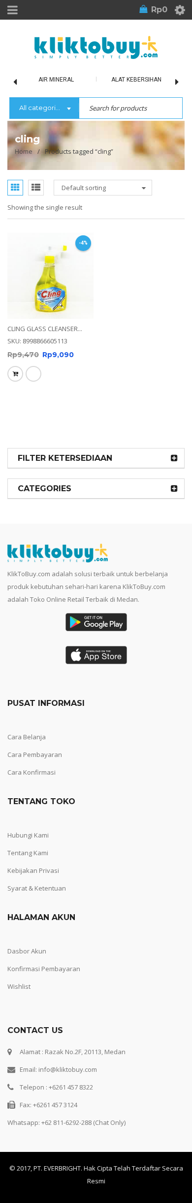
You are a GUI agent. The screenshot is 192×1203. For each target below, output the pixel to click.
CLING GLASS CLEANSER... (44, 328)
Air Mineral (56, 79)
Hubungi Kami (28, 835)
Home (23, 151)
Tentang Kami (27, 852)
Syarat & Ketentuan (36, 888)
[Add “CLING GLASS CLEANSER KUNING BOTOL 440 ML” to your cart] (15, 374)
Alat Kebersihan (136, 79)
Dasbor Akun (26, 951)
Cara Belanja (26, 736)
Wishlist (19, 986)
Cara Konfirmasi (31, 772)
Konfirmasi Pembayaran (43, 968)
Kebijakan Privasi (33, 870)
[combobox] (44, 108)
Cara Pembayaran (34, 754)
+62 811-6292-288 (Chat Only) (83, 1122)
